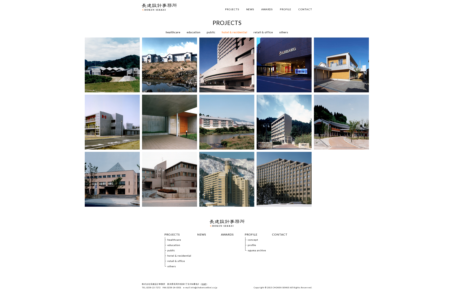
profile (252, 245)
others (283, 32)
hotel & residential (234, 32)
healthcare (173, 32)
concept (253, 239)
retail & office (263, 32)
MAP (204, 284)
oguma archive (257, 250)
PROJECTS (232, 9)
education (193, 32)
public (211, 32)
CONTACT (305, 9)
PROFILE (285, 9)
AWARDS (267, 9)
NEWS (250, 9)
